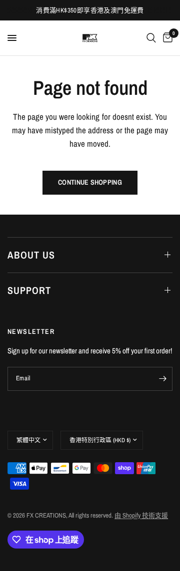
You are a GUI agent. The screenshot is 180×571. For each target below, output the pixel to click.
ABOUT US (31, 255)
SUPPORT (29, 290)
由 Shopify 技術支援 (141, 515)
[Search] (151, 37)
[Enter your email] (162, 379)
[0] (166, 37)
